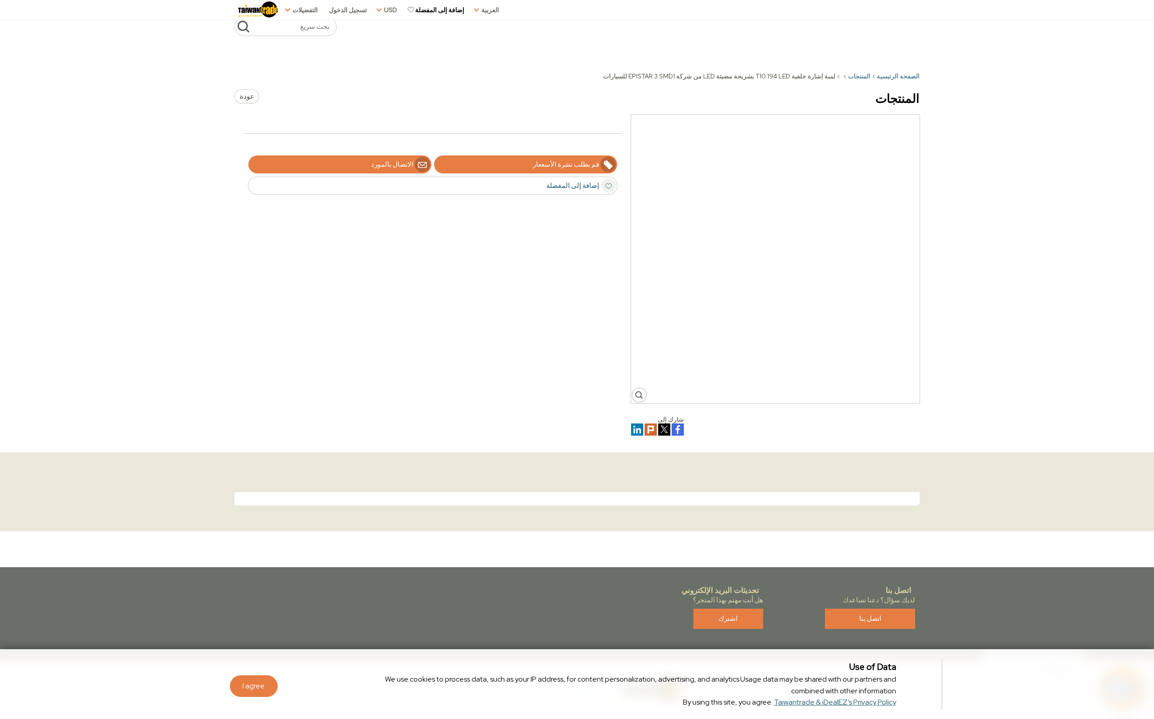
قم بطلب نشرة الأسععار (566, 164)
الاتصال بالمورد (392, 164)
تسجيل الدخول (348, 10)
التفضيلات (305, 10)
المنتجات (859, 76)
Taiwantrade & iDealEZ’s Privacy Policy (835, 702)
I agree (254, 686)
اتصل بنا (870, 618)
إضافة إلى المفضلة (439, 10)
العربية (490, 10)
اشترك (728, 618)
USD (390, 10)
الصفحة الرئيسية (898, 76)
